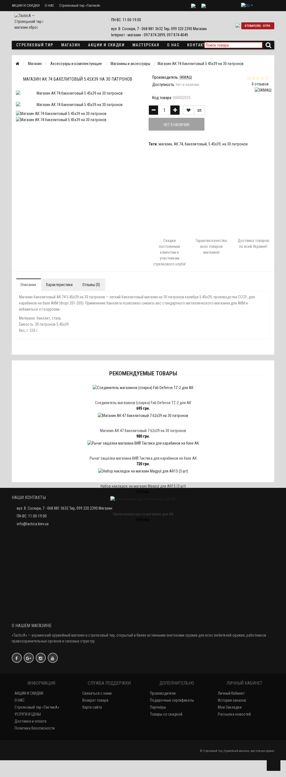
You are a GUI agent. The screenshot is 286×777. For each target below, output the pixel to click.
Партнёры (158, 707)
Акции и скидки (106, 45)
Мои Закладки (230, 707)
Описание (28, 284)
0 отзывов (260, 84)
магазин (165, 144)
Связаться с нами (97, 693)
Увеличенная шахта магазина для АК (143, 514)
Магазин (70, 45)
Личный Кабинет (231, 693)
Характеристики (59, 284)
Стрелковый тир (34, 45)
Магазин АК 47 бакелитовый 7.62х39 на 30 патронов (143, 430)
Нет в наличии (176, 125)
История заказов (232, 700)
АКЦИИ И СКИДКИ (26, 5)
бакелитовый (196, 144)
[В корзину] (130, 395)
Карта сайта (92, 707)
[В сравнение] (199, 110)
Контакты (198, 45)
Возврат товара (95, 700)
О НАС (49, 5)
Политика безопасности (35, 728)
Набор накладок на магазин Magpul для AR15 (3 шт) (143, 486)
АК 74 (178, 144)
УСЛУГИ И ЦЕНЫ (28, 714)
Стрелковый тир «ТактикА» (79, 5)
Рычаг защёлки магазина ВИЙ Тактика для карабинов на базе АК (143, 458)
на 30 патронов (235, 144)
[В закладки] (188, 110)
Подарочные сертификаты (172, 700)
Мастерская (145, 45)
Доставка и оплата (30, 721)
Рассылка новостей (234, 714)
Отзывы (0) (91, 284)
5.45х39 (214, 144)
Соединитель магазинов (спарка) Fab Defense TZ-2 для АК (143, 403)
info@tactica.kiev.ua (33, 524)
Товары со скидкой (166, 714)
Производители (163, 693)
